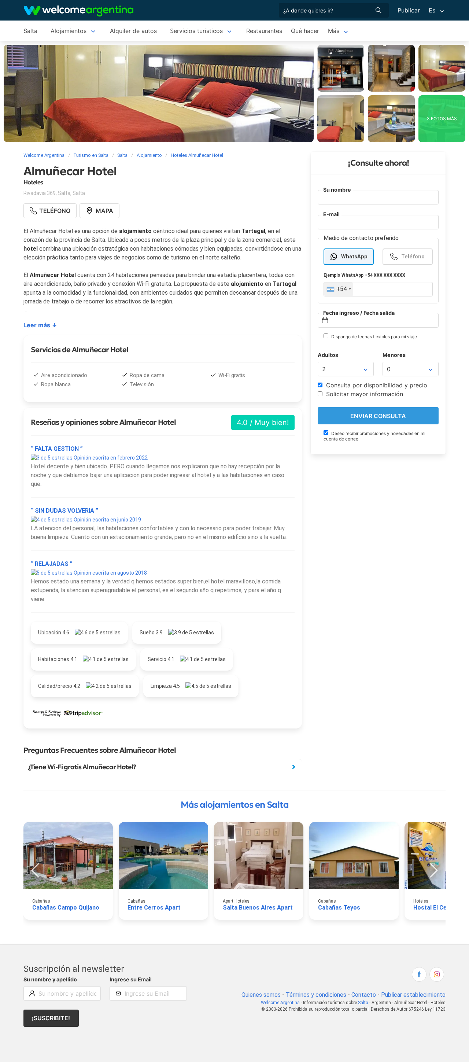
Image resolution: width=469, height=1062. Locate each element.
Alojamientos (68, 30)
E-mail (331, 214)
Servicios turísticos (196, 30)
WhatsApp (354, 257)
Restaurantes (264, 30)
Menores (394, 355)
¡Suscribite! (51, 1018)
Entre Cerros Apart (154, 907)
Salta (30, 30)
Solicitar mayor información (363, 394)
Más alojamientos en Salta (235, 804)
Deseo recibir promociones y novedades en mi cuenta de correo (374, 436)
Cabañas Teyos (339, 907)
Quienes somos (261, 994)
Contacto (363, 994)
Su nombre (337, 190)
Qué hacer (305, 30)
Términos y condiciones (316, 994)
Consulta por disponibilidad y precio (375, 385)
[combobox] (338, 289)
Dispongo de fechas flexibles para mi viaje (373, 337)
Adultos (328, 355)
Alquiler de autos (133, 30)
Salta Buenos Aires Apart (258, 907)
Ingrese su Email (131, 979)
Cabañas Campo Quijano (65, 907)
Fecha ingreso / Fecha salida (359, 313)
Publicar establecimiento (413, 994)
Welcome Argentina (280, 1002)
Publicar (409, 10)
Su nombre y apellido (50, 979)
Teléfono (413, 257)
